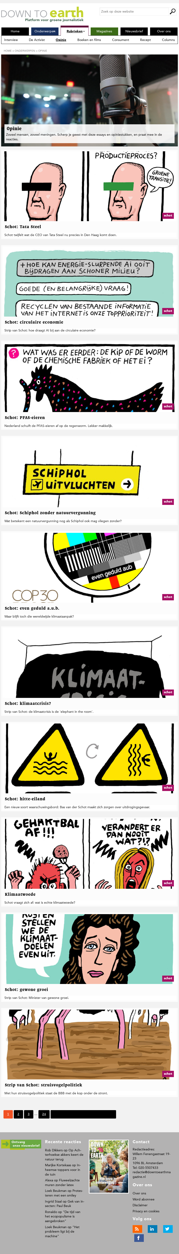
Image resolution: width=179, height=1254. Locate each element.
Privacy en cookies (146, 1211)
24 (44, 1115)
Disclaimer (140, 1205)
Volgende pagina (66, 1114)
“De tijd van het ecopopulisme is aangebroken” (62, 1216)
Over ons (139, 1193)
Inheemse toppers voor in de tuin (63, 1169)
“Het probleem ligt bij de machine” (62, 1231)
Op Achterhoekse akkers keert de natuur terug (64, 1154)
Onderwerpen (25, 50)
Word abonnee (144, 1199)
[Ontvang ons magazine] (21, 1149)
